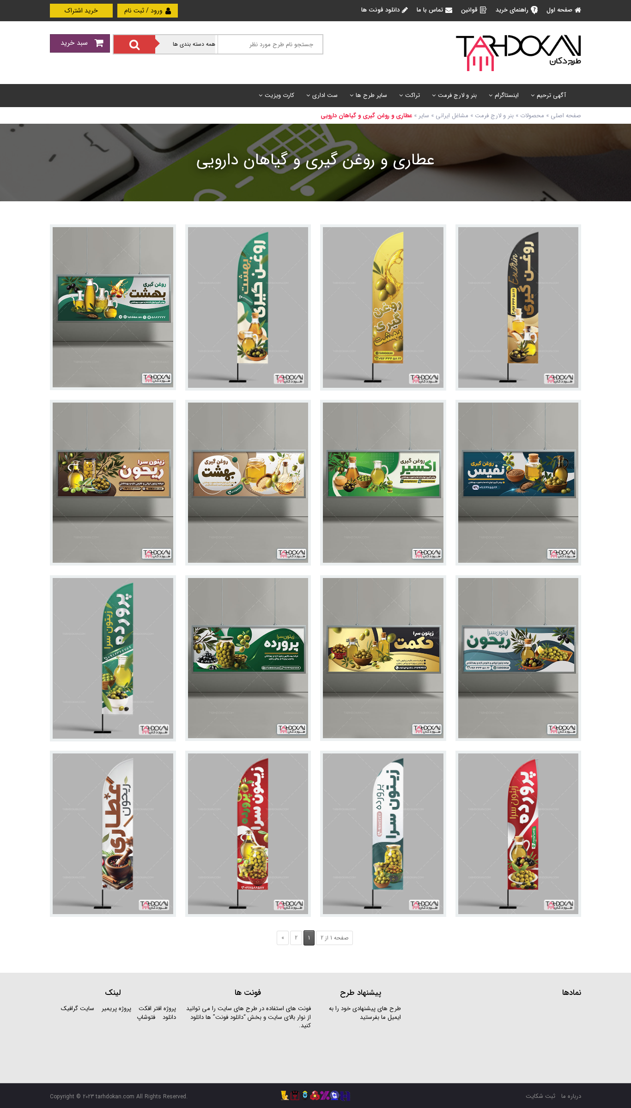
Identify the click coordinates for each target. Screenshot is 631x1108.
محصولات (532, 115)
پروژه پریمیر (115, 1008)
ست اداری (325, 95)
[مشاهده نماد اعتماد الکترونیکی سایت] (512, 1039)
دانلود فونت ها (380, 10)
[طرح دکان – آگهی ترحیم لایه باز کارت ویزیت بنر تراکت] (518, 52)
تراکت (412, 95)
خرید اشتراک (81, 11)
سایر (424, 115)
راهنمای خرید (512, 10)
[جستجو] (134, 44)
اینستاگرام (507, 95)
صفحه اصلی (566, 115)
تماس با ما (430, 10)
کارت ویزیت (279, 95)
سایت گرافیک (77, 1008)
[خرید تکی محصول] (568, 237)
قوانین (469, 10)
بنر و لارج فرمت (457, 95)
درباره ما (571, 1096)
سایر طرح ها (371, 95)
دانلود (169, 1017)
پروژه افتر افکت (157, 1008)
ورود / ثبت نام (144, 11)
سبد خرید (75, 42)
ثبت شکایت (540, 1096)
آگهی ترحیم (551, 95)
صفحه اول (559, 10)
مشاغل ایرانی (452, 115)
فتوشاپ (146, 1017)
